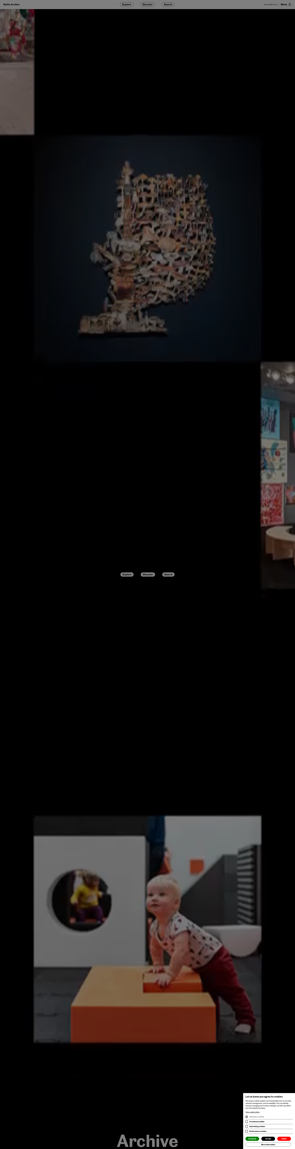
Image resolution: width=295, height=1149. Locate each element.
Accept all (252, 1139)
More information (268, 1145)
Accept (268, 1139)
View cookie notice (252, 1112)
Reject (284, 1139)
